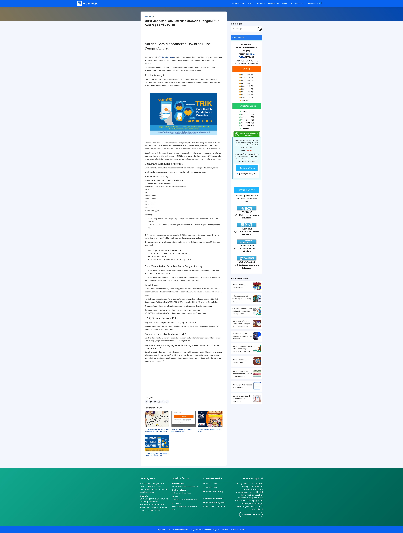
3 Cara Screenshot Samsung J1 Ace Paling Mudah (241, 299)
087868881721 (247, 126)
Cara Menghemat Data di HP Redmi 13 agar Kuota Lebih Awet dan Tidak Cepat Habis (242, 349)
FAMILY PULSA (183, 529)
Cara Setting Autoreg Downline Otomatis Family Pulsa (157, 454)
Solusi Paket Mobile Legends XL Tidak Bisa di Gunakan (242, 336)
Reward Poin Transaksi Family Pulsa (209, 430)
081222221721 (211, 483)
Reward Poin (313, 3)
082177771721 (247, 114)
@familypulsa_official (216, 506)
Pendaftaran (273, 3)
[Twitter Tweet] (147, 402)
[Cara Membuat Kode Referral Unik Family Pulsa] (183, 419)
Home (147, 17)
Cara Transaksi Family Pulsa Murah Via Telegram (241, 399)
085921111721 (247, 120)
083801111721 (247, 117)
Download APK (298, 3)
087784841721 (247, 123)
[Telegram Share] (155, 402)
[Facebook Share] (151, 402)
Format (250, 3)
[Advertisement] (183, 35)
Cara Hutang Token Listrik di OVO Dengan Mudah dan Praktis (241, 324)
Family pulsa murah (166, 57)
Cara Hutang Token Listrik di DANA (240, 286)
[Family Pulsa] (87, 3)
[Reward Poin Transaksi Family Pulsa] (210, 419)
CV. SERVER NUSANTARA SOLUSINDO (231, 529)
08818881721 (247, 128)
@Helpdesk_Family (214, 491)
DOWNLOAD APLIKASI (251, 514)
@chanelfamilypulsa (215, 502)
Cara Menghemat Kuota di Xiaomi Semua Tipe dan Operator (242, 311)
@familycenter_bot (248, 173)
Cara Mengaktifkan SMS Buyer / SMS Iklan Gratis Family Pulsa (157, 430)
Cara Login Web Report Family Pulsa (242, 386)
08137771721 (247, 111)
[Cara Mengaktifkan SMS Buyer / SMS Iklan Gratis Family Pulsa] (157, 419)
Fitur (151, 17)
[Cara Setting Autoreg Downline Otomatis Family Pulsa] (157, 443)
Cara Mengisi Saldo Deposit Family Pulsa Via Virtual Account (242, 374)
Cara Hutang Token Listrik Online (240, 361)
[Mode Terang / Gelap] (320, 3)
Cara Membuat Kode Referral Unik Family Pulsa (182, 430)
